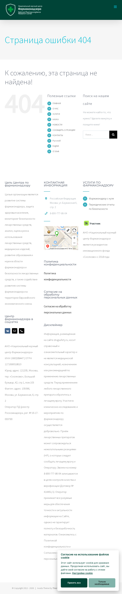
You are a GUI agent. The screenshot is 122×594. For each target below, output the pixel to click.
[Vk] (7, 331)
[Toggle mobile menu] (115, 6)
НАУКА (56, 119)
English (56, 145)
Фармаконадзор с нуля (101, 198)
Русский (57, 140)
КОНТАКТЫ (58, 135)
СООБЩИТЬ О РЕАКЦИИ (64, 130)
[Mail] (14, 331)
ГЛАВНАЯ (57, 103)
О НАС (55, 108)
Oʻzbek (56, 151)
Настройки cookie (82, 573)
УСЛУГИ (56, 114)
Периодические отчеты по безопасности (102, 206)
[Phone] (21, 331)
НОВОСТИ (57, 124)
